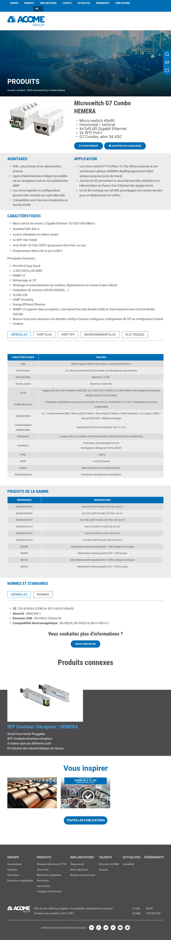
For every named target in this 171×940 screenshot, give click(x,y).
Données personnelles (46, 913)
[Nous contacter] (167, 62)
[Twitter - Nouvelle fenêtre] (105, 927)
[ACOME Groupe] (18, 908)
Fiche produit (89, 145)
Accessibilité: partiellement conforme (91, 908)
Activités (12, 869)
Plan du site (40, 908)
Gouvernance (14, 864)
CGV (63, 913)
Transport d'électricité (49, 891)
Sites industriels (79, 869)
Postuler (103, 869)
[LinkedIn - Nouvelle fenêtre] (113, 927)
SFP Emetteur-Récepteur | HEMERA (42, 727)
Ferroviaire (43, 880)
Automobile (43, 886)
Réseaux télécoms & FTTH (51, 864)
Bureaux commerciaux (82, 875)
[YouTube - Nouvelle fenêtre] (120, 927)
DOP (70, 913)
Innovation (13, 875)
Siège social (77, 864)
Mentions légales (58, 908)
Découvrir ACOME (109, 864)
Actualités (84, 3)
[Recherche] (167, 54)
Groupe (14, 3)
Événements (103, 3)
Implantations (48, 3)
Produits (29, 3)
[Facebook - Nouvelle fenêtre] (98, 927)
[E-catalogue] (167, 71)
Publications (123, 3)
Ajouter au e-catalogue (126, 145)
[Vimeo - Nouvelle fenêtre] (91, 927)
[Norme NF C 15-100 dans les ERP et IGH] (85, 792)
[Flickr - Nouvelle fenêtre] (127, 927)
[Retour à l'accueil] (25, 20)
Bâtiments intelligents (49, 875)
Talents (67, 3)
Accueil (11, 90)
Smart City (43, 869)
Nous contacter (85, 644)
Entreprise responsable (20, 880)
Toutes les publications (85, 820)
